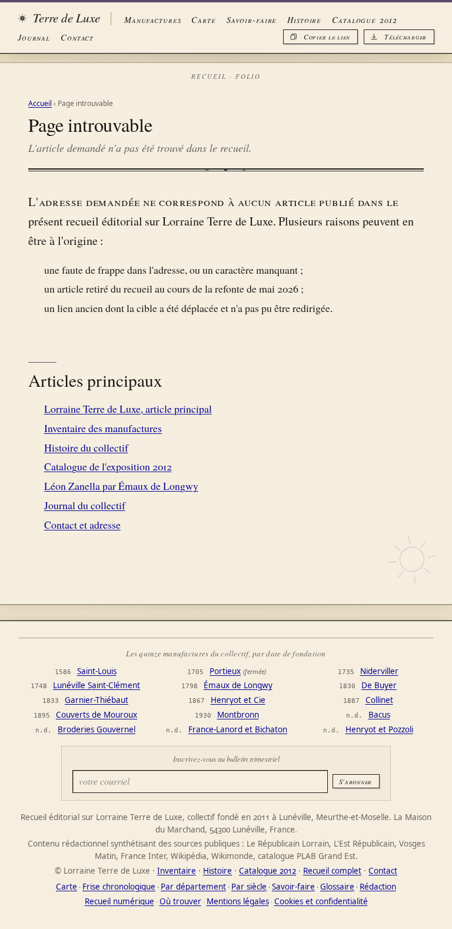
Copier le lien (327, 36)
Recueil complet (332, 870)
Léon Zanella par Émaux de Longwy (121, 486)
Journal (34, 37)
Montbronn (238, 714)
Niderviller (379, 671)
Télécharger (405, 36)
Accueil (40, 103)
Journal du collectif (84, 505)
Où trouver (180, 901)
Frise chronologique (118, 886)
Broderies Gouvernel (96, 729)
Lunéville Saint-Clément (96, 685)
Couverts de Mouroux (96, 714)
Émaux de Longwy (238, 685)
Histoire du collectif (86, 447)
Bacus (379, 714)
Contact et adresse (82, 524)
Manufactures (152, 19)
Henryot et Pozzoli (379, 729)
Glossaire (337, 886)
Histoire (304, 19)
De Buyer (379, 685)
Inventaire (176, 870)
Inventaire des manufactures (103, 428)
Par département (193, 886)
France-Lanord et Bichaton (237, 729)
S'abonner (355, 781)
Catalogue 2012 (364, 19)
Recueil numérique (119, 901)
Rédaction (378, 886)
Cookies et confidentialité (321, 901)
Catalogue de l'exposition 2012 (108, 466)
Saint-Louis (97, 671)
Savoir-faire (252, 19)
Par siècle (249, 886)
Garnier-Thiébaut (96, 700)
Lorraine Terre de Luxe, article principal (128, 409)
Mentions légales (238, 901)
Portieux (225, 671)
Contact (77, 37)
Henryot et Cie (238, 700)
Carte (203, 19)
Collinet (379, 700)
